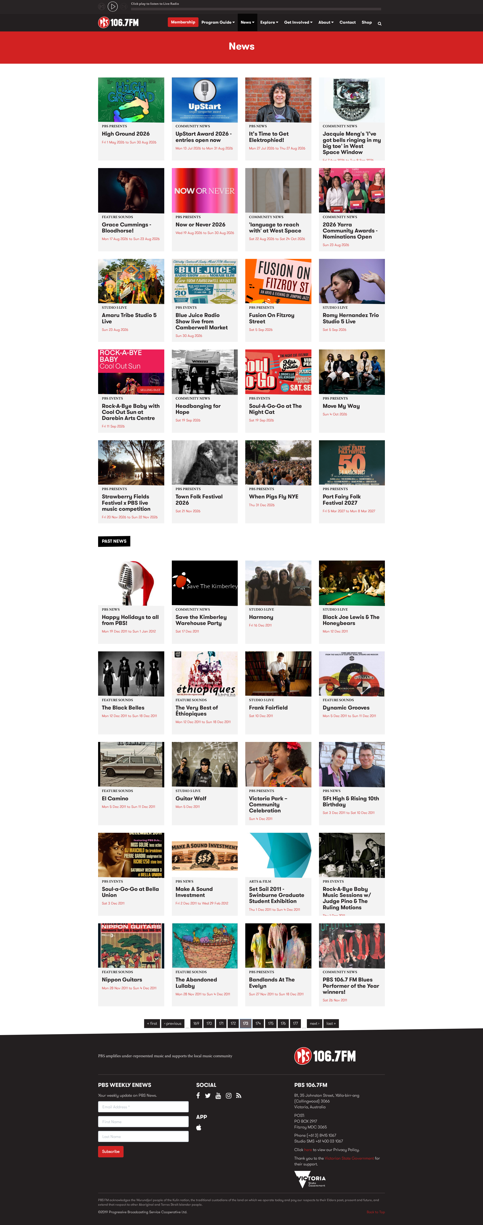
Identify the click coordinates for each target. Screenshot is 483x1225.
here (308, 1150)
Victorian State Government (349, 1158)
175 (270, 1023)
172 (233, 1023)
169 (196, 1023)
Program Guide (217, 22)
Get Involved (297, 22)
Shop (367, 22)
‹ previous (172, 1023)
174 (258, 1023)
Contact (348, 22)
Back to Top (376, 1211)
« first (152, 1023)
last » (331, 1023)
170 (209, 1023)
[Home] (120, 22)
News (246, 22)
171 (221, 1023)
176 (283, 1023)
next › (314, 1023)
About (324, 22)
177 (295, 1023)
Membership (183, 22)
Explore (268, 22)
